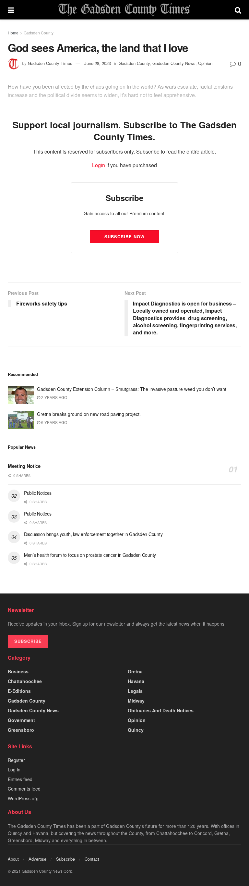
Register (16, 760)
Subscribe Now (124, 236)
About (13, 859)
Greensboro (21, 730)
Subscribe (65, 859)
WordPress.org (23, 798)
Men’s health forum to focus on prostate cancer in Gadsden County (90, 555)
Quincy (136, 730)
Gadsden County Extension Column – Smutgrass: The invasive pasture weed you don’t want (131, 389)
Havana (136, 681)
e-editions (19, 691)
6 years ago (53, 422)
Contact (92, 859)
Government (21, 720)
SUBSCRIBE (28, 641)
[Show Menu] (11, 9)
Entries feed (20, 779)
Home (13, 32)
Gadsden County (38, 32)
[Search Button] (238, 9)
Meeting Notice (24, 465)
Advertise (37, 859)
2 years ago (53, 397)
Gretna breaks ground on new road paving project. (89, 414)
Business (18, 671)
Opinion (137, 720)
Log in (14, 769)
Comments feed (24, 788)
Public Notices (38, 493)
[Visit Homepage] (124, 9)
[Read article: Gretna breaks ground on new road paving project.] (21, 420)
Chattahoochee (25, 681)
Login (98, 165)
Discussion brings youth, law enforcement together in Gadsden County (93, 534)
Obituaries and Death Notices (161, 710)
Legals (135, 691)
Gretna (135, 671)
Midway (136, 700)
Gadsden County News (33, 710)
